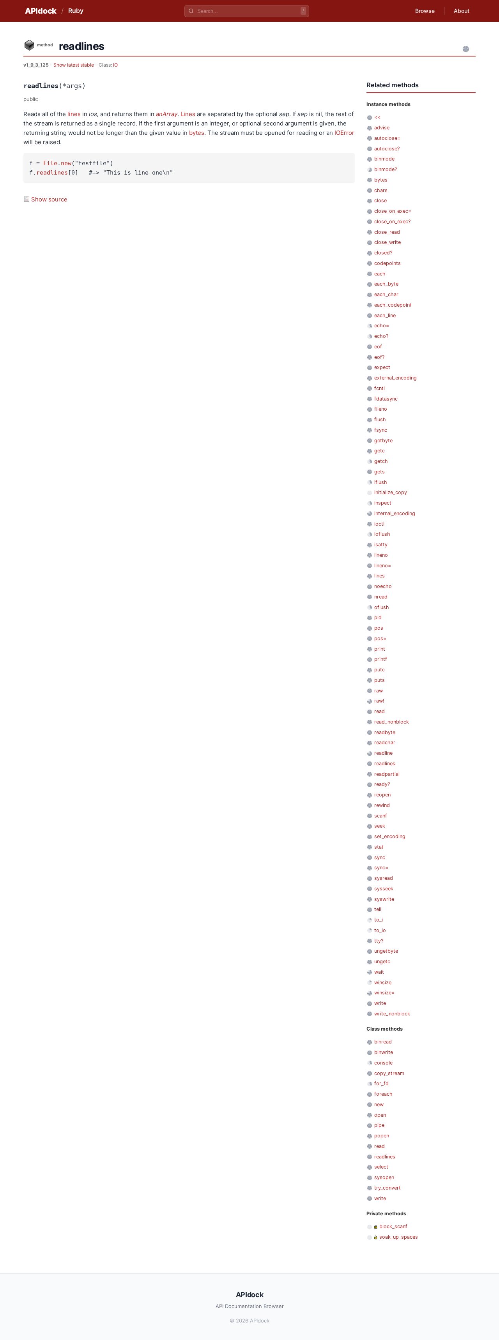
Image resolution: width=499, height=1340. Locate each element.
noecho (383, 586)
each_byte (386, 284)
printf (380, 659)
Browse (425, 10)
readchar (384, 742)
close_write (387, 242)
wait (379, 972)
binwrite (383, 1052)
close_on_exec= (392, 211)
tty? (378, 941)
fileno (380, 409)
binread (383, 1042)
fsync (380, 430)
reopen (382, 795)
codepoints (387, 263)
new (66, 163)
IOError (344, 132)
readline (383, 753)
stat (379, 847)
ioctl (379, 524)
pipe (379, 1125)
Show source (49, 199)
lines (74, 114)
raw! (379, 701)
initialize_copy (390, 492)
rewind (382, 805)
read (379, 711)
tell (377, 909)
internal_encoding (394, 513)
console (383, 1063)
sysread (383, 878)
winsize (382, 982)
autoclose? (387, 149)
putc (379, 670)
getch (381, 461)
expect (382, 367)
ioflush (382, 534)
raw (378, 691)
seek (379, 826)
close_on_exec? (392, 221)
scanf (380, 816)
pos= (380, 638)
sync (379, 857)
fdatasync (386, 399)
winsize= (384, 993)
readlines (52, 172)
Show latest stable (74, 65)
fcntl (379, 388)
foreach (383, 1094)
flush (380, 419)
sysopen (384, 1177)
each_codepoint (393, 305)
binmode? (385, 169)
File (50, 163)
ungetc (382, 961)
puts (379, 680)
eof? (379, 357)
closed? (383, 253)
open (380, 1115)
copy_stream (389, 1073)
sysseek (383, 889)
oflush (381, 607)
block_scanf (393, 1226)
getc (379, 451)
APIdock (41, 11)
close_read (387, 232)
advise (381, 128)
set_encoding (389, 836)
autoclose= (387, 138)
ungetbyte (386, 951)
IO (115, 65)
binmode (384, 159)
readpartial (387, 774)
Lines (187, 114)
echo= (381, 325)
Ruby (75, 10)
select (381, 1167)
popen (381, 1136)
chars (381, 190)
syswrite (384, 899)
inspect (382, 503)
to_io (380, 930)
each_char (386, 294)
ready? (382, 784)
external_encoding (395, 378)
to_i (378, 920)
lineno (381, 555)
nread (381, 597)
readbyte (384, 732)
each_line (385, 315)
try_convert (387, 1188)
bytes (196, 132)
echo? (381, 336)
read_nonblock (391, 722)
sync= (381, 867)
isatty (381, 544)
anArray (166, 114)
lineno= (382, 565)
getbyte (383, 440)
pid (378, 617)
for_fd (381, 1083)
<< (377, 117)
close (380, 200)
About (461, 10)
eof (378, 347)
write (380, 1003)
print (379, 649)
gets (379, 472)
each (380, 274)
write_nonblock (392, 1014)
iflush (380, 482)
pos (378, 628)
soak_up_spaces (398, 1237)
